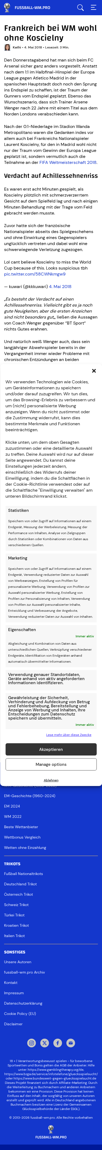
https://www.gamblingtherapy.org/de (56, 1070)
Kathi (17, 47)
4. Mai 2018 (60, 286)
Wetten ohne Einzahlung (25, 847)
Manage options (51, 764)
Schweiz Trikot (16, 904)
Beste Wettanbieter (21, 826)
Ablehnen (51, 780)
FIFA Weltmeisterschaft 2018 (68, 162)
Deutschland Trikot (20, 884)
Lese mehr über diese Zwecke (68, 735)
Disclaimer (13, 1023)
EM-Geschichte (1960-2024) (29, 795)
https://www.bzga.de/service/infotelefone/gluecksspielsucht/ (51, 1074)
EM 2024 (12, 806)
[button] (94, 371)
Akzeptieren (51, 749)
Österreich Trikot (18, 894)
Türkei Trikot (14, 915)
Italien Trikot (14, 935)
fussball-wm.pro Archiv (24, 972)
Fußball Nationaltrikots (23, 873)
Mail (70, 1043)
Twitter (44, 1043)
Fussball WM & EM (31, 7)
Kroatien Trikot (16, 925)
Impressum (14, 992)
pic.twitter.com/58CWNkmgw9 (35, 274)
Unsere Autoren (17, 961)
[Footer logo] (51, 1132)
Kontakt (10, 982)
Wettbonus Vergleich (22, 837)
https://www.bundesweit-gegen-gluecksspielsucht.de (55, 1078)
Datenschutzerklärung (23, 1003)
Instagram (31, 1043)
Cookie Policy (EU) (20, 1013)
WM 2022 (12, 816)
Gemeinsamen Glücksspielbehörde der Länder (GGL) (57, 1106)
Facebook (57, 1043)
